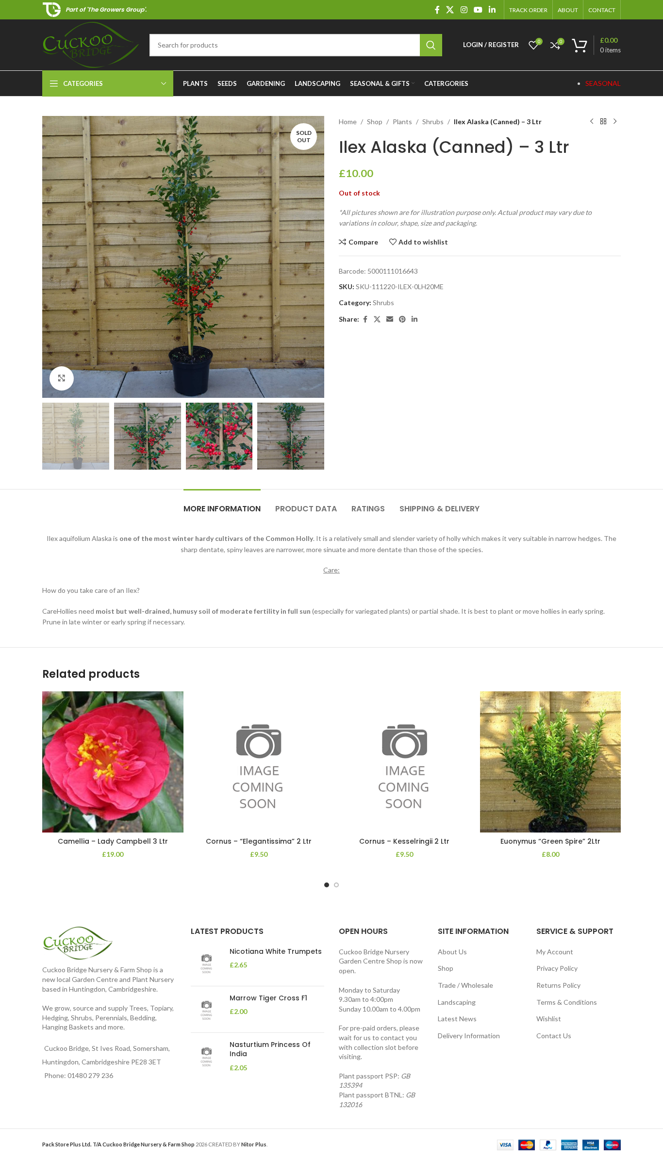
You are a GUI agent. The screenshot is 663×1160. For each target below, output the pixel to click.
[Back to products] (603, 122)
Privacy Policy (557, 968)
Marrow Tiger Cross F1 (268, 998)
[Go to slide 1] (326, 884)
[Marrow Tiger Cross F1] (206, 1009)
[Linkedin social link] (492, 9)
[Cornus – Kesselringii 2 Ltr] (404, 762)
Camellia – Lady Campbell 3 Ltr (113, 841)
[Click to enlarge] (62, 378)
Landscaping (457, 1002)
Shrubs (433, 121)
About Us (452, 952)
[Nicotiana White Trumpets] (206, 963)
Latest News (457, 1018)
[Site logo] (91, 44)
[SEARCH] (431, 45)
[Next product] (615, 122)
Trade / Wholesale (465, 985)
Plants (402, 121)
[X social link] (450, 9)
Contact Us (553, 1035)
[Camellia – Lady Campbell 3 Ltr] (112, 762)
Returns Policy (558, 985)
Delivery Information (469, 1035)
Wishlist (548, 1018)
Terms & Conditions (566, 1002)
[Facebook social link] (437, 9)
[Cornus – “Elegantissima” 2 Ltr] (259, 762)
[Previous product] (591, 122)
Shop (374, 121)
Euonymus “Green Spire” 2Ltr (550, 841)
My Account (554, 952)
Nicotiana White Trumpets (276, 951)
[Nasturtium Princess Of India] (206, 1056)
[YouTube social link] (477, 9)
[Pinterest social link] (402, 319)
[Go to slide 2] (336, 884)
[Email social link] (389, 319)
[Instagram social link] (463, 9)
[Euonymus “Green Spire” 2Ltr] (550, 762)
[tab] (222, 504)
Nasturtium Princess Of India (270, 1049)
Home (348, 121)
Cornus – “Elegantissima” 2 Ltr (259, 841)
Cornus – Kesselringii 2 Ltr (404, 841)
